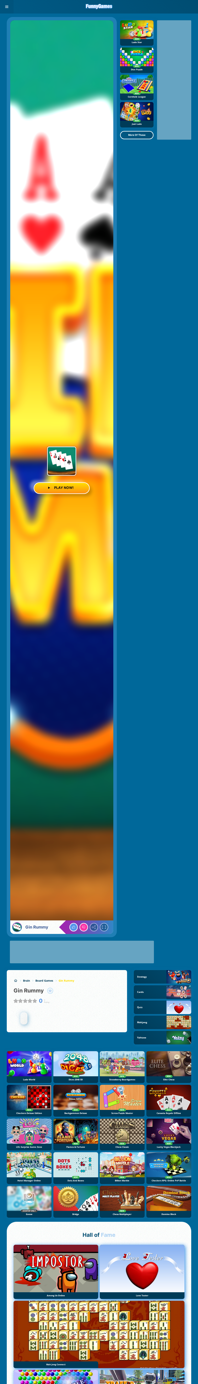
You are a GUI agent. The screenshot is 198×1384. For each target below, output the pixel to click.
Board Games (44, 980)
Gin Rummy (66, 980)
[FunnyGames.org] (16, 981)
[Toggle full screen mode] (104, 927)
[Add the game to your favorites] (50, 991)
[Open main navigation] (7, 7)
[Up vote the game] (73, 927)
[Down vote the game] (83, 927)
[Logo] (99, 7)
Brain (26, 980)
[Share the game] (94, 927)
